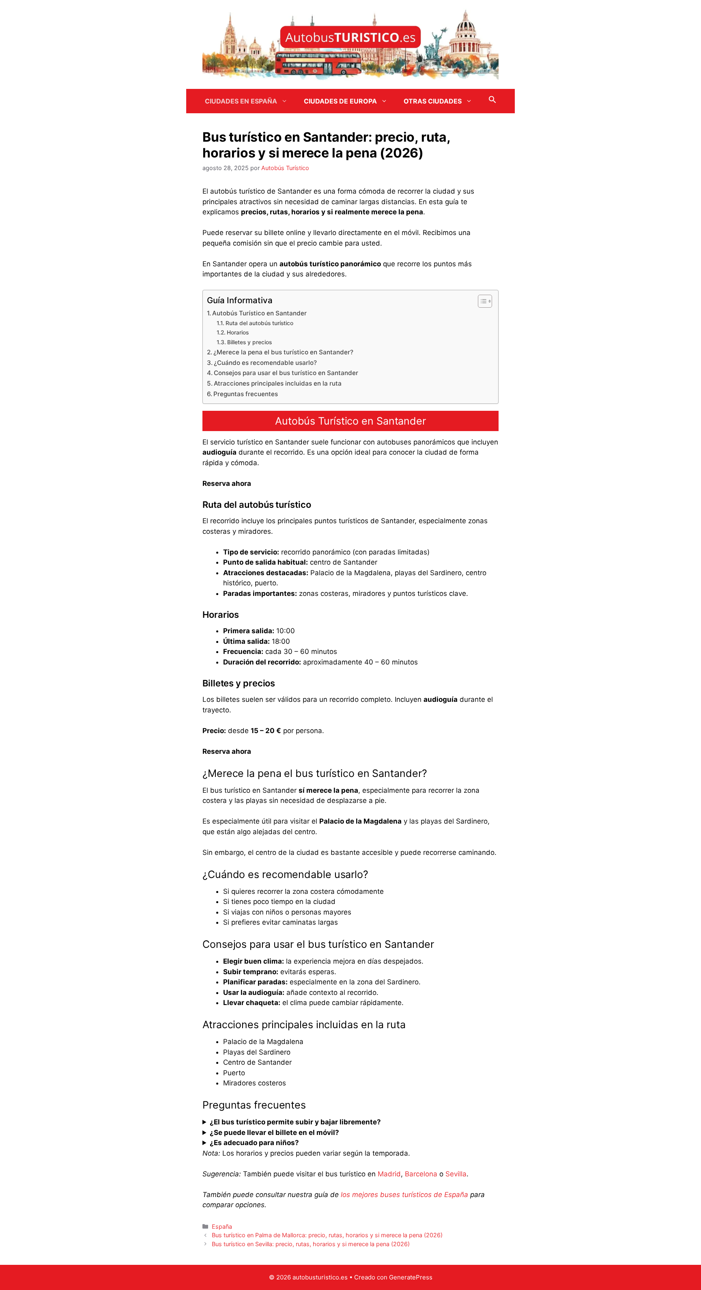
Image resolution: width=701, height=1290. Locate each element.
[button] (492, 101)
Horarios (238, 332)
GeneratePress (410, 1277)
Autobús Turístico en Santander (259, 313)
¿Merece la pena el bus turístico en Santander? (283, 352)
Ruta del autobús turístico (259, 323)
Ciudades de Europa (340, 101)
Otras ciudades (433, 101)
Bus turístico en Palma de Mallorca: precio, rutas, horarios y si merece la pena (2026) (327, 1235)
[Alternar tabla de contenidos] (481, 301)
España (222, 1226)
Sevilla (456, 1174)
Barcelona (421, 1174)
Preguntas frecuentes (245, 394)
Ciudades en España (241, 101)
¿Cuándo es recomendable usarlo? (265, 363)
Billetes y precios (249, 342)
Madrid (389, 1174)
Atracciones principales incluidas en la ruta (278, 383)
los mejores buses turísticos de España (404, 1195)
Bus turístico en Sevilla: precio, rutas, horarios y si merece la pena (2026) (311, 1243)
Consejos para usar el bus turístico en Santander (286, 373)
